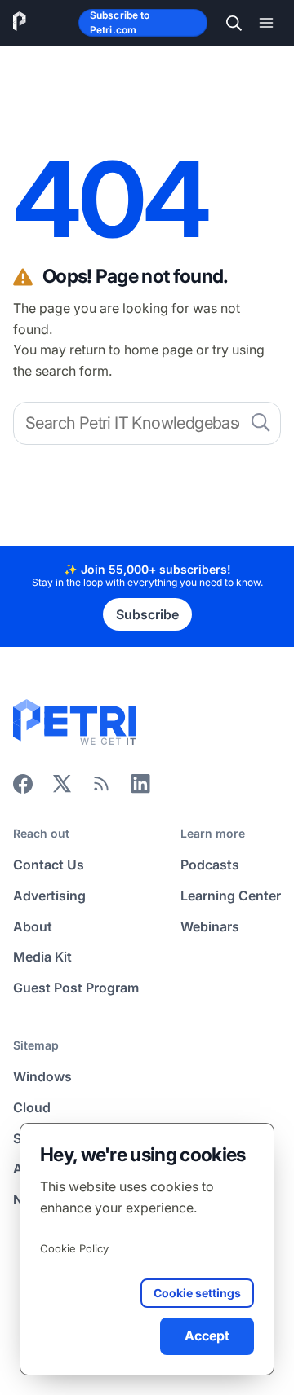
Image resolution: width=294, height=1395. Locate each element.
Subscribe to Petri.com (119, 22)
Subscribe (147, 614)
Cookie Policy (74, 1248)
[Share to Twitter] (62, 789)
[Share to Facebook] (23, 789)
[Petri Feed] (101, 789)
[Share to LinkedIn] (140, 789)
